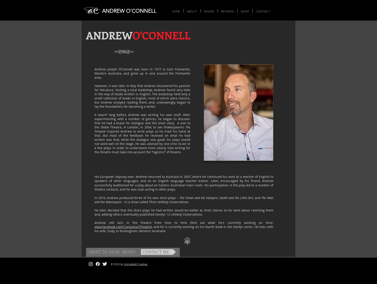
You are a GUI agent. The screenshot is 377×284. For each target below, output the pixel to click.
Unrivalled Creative (136, 264)
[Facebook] (97, 264)
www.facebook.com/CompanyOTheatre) (123, 227)
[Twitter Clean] (104, 264)
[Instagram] (90, 264)
